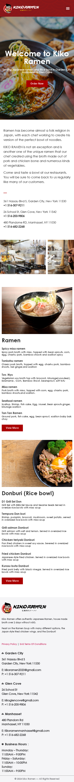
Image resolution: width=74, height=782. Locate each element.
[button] (68, 8)
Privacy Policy (9, 644)
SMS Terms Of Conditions (33, 644)
